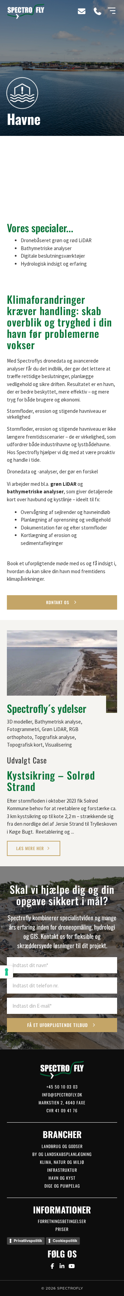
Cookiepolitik (65, 1240)
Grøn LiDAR (54, 729)
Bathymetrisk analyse (57, 721)
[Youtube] (71, 1266)
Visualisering (58, 744)
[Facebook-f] (52, 1266)
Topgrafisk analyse (54, 737)
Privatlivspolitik (28, 1240)
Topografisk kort (25, 744)
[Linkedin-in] (62, 1266)
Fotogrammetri (23, 729)
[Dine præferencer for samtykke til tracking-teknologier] (6, 971)
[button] (111, 11)
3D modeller (19, 721)
